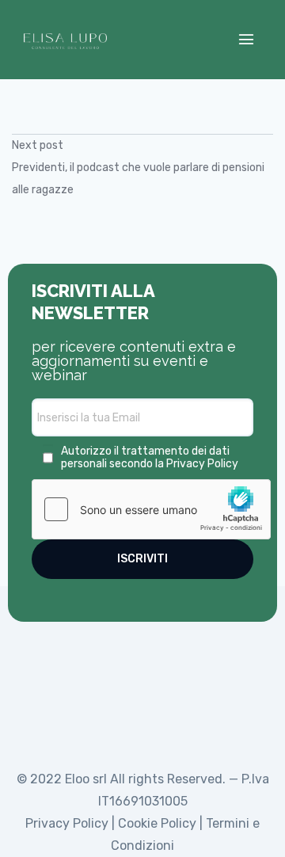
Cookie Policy (157, 823)
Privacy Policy (202, 463)
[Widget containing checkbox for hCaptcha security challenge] (151, 509)
